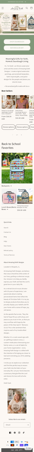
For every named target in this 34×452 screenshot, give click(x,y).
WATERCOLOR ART (17, 48)
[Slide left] (13, 135)
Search (6, 228)
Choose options (8, 127)
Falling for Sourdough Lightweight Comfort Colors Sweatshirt (8, 112)
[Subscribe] (28, 424)
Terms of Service (9, 255)
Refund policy (8, 250)
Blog (5, 237)
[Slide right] (21, 135)
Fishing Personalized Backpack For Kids (22, 206)
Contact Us (7, 232)
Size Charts (7, 246)
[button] (2, 8)
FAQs (5, 241)
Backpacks (6, 186)
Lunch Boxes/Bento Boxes (9, 208)
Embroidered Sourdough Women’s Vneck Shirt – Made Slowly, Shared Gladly (21, 113)
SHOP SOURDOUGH (17, 42)
